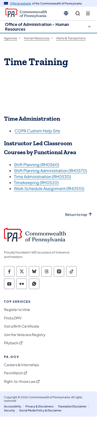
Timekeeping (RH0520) (36, 182)
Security (9, 410)
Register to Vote (17, 309)
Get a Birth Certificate (21, 326)
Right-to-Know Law (20, 381)
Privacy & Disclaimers (39, 406)
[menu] (88, 13)
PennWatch (13, 373)
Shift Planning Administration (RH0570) (50, 170)
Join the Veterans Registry (25, 335)
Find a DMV (13, 318)
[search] (78, 13)
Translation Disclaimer (72, 406)
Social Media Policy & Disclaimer (40, 410)
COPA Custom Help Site (37, 130)
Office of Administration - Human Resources (37, 26)
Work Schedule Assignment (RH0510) (49, 188)
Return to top (76, 214)
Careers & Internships (21, 365)
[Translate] (66, 13)
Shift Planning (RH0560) (36, 164)
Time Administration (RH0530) (42, 176)
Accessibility (12, 406)
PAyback (11, 343)
